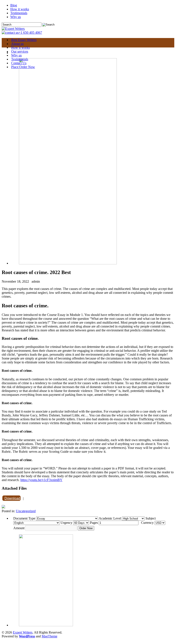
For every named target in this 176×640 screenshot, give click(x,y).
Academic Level (110, 518)
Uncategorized (26, 511)
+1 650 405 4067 (30, 32)
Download (12, 498)
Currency (147, 522)
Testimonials (18, 13)
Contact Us (18, 63)
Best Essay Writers (23, 40)
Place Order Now (23, 67)
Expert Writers (22, 632)
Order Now (86, 528)
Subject (151, 518)
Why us (15, 17)
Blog (13, 5)
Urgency (66, 522)
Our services (19, 51)
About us (17, 44)
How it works (19, 9)
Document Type (24, 518)
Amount (18, 528)
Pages (94, 522)
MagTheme (49, 636)
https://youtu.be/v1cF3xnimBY (41, 480)
